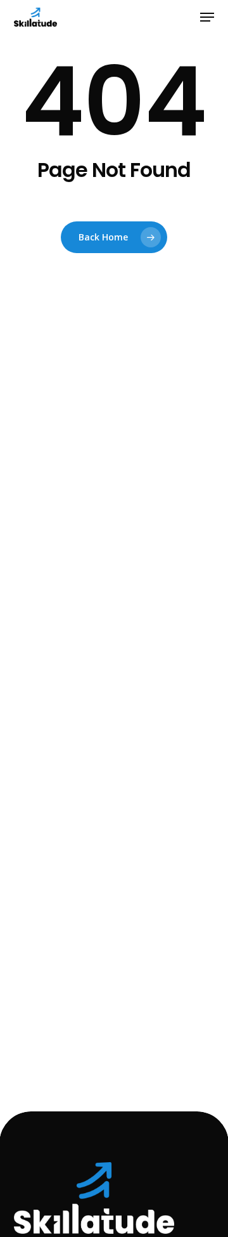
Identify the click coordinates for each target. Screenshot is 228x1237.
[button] (207, 17)
